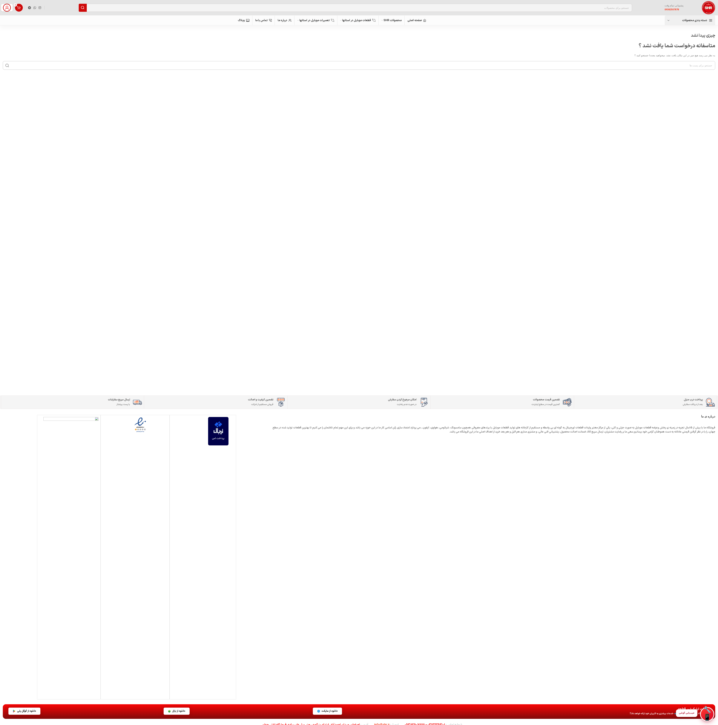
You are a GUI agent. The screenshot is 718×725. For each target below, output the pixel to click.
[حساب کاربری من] (7, 7)
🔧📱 (707, 714)
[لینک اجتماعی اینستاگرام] (39, 7)
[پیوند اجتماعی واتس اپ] (34, 7)
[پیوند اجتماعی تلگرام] (29, 7)
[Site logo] (708, 7)
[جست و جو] (7, 65)
